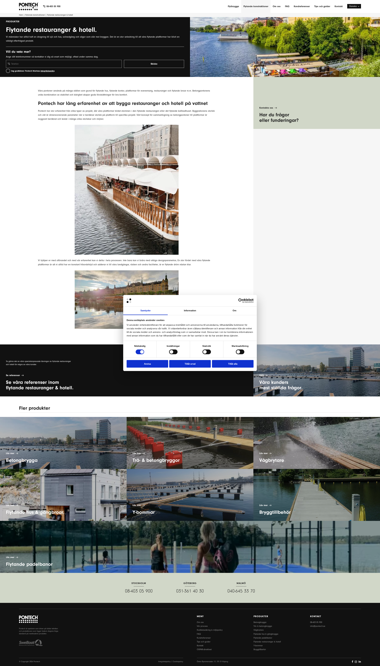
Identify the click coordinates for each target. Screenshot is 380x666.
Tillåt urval (190, 364)
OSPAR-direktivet (204, 649)
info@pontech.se (317, 626)
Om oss (277, 6)
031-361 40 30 (190, 591)
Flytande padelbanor (263, 638)
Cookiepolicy (178, 661)
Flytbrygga (233, 6)
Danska (353, 6)
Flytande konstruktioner (255, 6)
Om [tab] (234, 310)
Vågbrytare (259, 630)
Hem (21, 15)
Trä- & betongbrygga (263, 626)
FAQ (287, 6)
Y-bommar (258, 645)
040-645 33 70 (241, 591)
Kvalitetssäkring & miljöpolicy (210, 630)
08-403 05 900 (53, 6)
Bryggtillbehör (260, 649)
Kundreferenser (302, 6)
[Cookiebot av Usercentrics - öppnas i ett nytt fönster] (241, 300)
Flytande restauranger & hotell (267, 641)
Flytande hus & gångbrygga (266, 634)
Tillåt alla (232, 364)
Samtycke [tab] (145, 310)
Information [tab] (190, 310)
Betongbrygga (260, 622)
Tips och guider (322, 6)
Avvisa (147, 364)
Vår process (202, 626)
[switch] (173, 351)
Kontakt (339, 6)
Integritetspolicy (164, 661)
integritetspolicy (47, 71)
